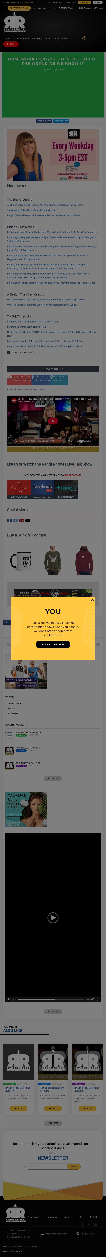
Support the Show (53, 644)
